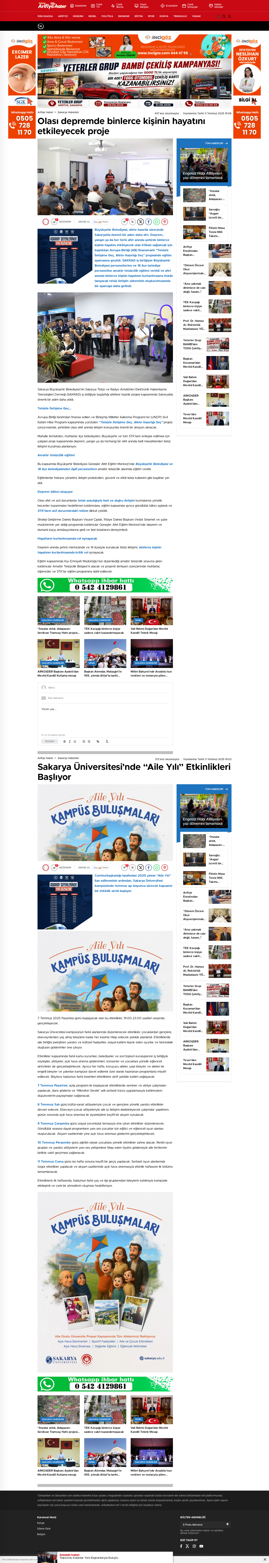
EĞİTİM (138, 16)
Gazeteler (81, 6)
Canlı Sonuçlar (192, 5)
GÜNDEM (78, 16)
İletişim (41, 1534)
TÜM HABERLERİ (214, 143)
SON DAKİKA (45, 16)
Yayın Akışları (144, 5)
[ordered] (83, 741)
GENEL (92, 16)
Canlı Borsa (120, 5)
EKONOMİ (124, 16)
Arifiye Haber (45, 112)
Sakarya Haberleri (68, 112)
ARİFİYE (63, 16)
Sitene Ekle (44, 1529)
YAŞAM (196, 16)
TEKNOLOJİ (180, 16)
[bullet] (88, 741)
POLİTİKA (107, 16)
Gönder (50, 741)
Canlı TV (99, 5)
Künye (40, 1523)
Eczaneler (172, 6)
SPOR (151, 16)
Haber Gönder (218, 5)
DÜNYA (164, 16)
